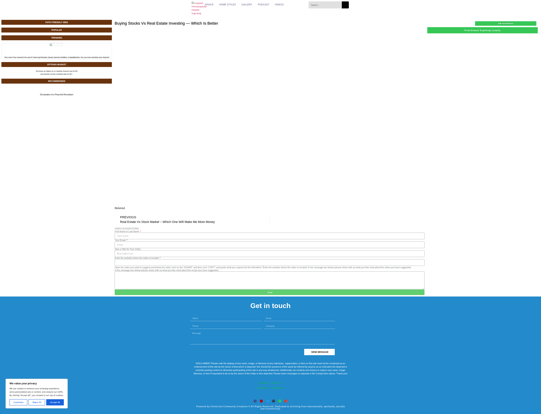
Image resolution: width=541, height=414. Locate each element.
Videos (279, 4)
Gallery (246, 4)
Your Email (120, 240)
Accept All (55, 402)
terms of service (270, 388)
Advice (209, 4)
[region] (37, 393)
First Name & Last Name (127, 231)
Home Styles (227, 4)
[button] (255, 401)
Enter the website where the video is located (137, 258)
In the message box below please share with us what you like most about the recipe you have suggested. (167, 270)
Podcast (263, 4)
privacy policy (270, 383)
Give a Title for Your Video (128, 249)
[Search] (345, 4)
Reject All (37, 402)
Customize (18, 402)
